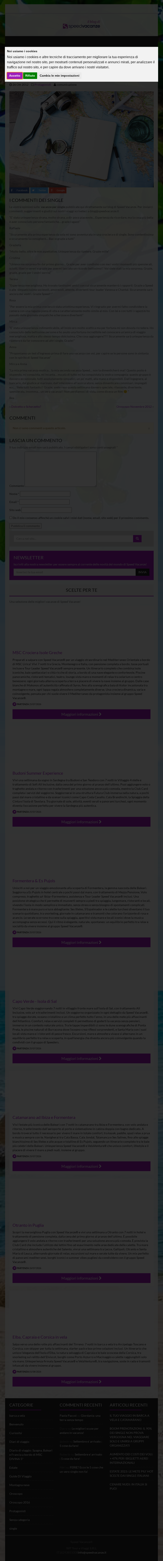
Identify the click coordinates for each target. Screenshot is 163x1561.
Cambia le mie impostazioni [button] (59, 75)
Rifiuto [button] (30, 75)
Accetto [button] (14, 75)
